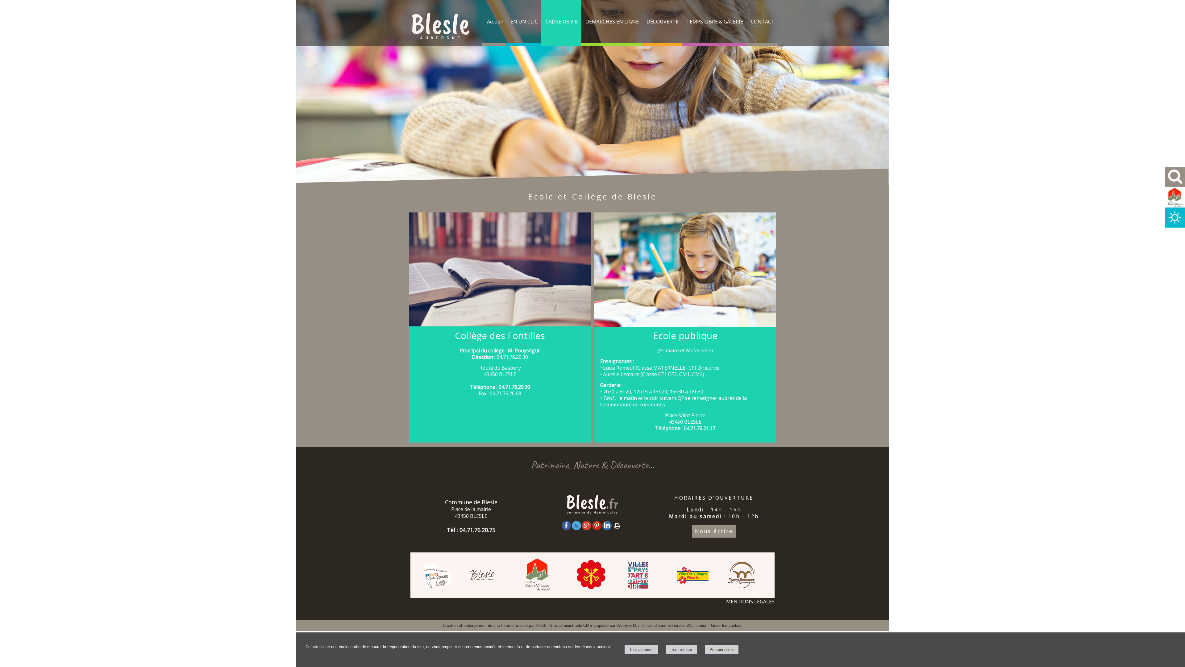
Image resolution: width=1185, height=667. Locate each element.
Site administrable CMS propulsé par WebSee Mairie (597, 625)
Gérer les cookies (726, 625)
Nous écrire (714, 531)
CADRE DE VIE (562, 21)
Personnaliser (721, 649)
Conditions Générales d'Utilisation (677, 625)
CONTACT (763, 21)
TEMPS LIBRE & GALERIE (714, 21)
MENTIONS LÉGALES (750, 601)
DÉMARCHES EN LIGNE (612, 21)
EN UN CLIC (524, 21)
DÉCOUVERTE (663, 21)
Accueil (495, 21)
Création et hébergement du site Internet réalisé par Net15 (494, 625)
